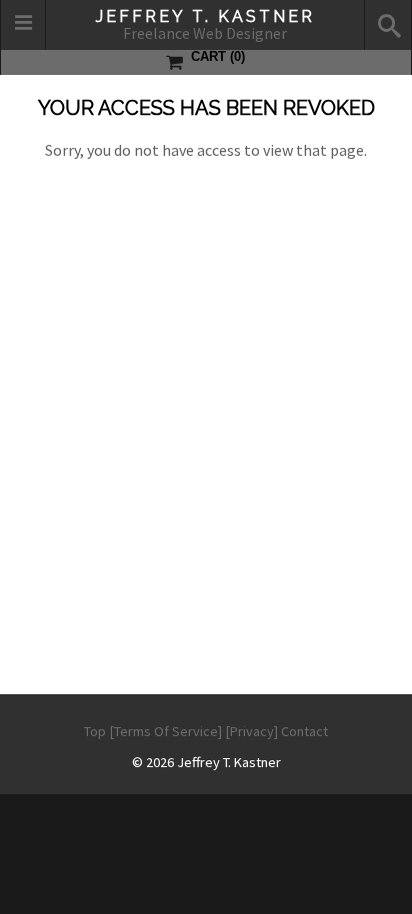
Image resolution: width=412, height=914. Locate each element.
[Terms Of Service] (165, 731)
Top (95, 731)
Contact (304, 731)
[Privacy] (251, 731)
